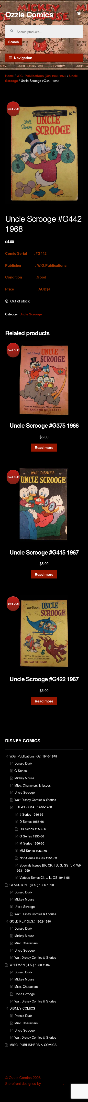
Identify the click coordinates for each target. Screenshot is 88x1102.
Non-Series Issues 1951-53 (38, 858)
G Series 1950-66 (32, 836)
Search (13, 42)
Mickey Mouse (24, 778)
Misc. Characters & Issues (32, 785)
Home (9, 76)
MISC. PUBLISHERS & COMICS (33, 1044)
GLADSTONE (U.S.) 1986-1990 (32, 884)
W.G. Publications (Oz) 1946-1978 (41, 76)
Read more (44, 447)
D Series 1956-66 (32, 821)
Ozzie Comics (29, 14)
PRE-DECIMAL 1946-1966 (33, 807)
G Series (20, 770)
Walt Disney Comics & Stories (35, 799)
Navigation (23, 57)
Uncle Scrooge (31, 314)
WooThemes (52, 1083)
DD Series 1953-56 (33, 828)
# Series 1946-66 (31, 814)
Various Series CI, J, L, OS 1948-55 (45, 877)
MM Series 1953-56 (33, 850)
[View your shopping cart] (79, 14)
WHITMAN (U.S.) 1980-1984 (30, 964)
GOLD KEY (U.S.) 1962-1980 (30, 921)
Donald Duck (23, 763)
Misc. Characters (26, 943)
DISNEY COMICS (22, 1008)
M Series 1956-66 (32, 843)
